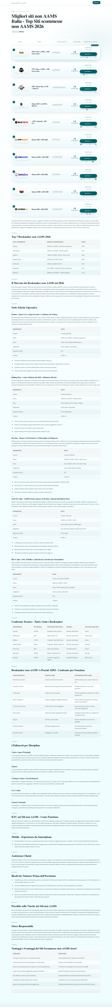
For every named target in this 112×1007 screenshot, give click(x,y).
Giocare (96, 2)
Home (13, 11)
